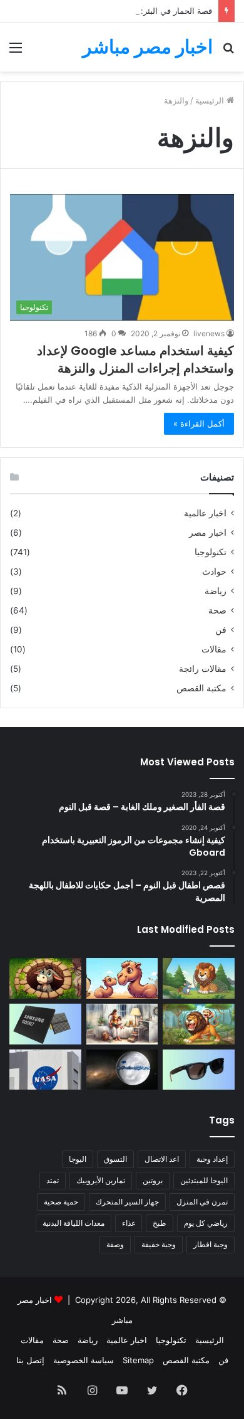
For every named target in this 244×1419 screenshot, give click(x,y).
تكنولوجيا (210, 552)
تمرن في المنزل (202, 1201)
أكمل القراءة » (199, 423)
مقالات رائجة (202, 669)
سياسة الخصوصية (83, 1360)
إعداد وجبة (212, 1159)
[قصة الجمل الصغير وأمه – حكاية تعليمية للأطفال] (122, 978)
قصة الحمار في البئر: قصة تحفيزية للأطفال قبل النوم (122, 11)
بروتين (153, 1180)
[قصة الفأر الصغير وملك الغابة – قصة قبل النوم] (199, 978)
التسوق (115, 1159)
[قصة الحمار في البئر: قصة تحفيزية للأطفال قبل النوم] (45, 978)
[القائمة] (15, 52)
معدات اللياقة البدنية (73, 1223)
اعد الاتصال (162, 1159)
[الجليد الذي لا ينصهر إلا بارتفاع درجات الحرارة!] (122, 1070)
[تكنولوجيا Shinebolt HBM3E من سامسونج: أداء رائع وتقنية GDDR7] (45, 1024)
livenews (209, 333)
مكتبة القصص (201, 688)
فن (220, 630)
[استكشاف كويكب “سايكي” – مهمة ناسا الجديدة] (45, 1070)
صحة (217, 610)
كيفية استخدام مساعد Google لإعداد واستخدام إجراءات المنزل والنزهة (135, 359)
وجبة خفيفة (158, 1244)
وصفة (115, 1244)
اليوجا (77, 1159)
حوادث (214, 571)
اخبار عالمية (205, 513)
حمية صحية (61, 1201)
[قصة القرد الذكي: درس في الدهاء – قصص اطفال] (199, 1024)
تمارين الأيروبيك (100, 1180)
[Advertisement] (122, 200)
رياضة (215, 591)
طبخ (159, 1223)
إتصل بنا (30, 1360)
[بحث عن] (228, 52)
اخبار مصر (207, 533)
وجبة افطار (210, 1244)
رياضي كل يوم (206, 1223)
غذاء (128, 1223)
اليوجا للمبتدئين (204, 1180)
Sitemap (138, 1360)
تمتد (52, 1180)
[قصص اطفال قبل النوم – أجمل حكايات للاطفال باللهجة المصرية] (122, 1024)
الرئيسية (209, 1340)
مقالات (213, 649)
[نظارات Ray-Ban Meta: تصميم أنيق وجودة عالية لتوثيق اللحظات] (199, 1070)
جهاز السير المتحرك (127, 1201)
